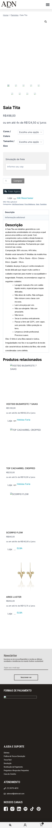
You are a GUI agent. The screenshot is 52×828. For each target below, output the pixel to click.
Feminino (43, 204)
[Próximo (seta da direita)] (47, 420)
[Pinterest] (39, 809)
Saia (37, 204)
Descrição (10, 212)
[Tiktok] (32, 809)
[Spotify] (25, 809)
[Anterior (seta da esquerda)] (4, 420)
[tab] (26, 212)
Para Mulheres (29, 204)
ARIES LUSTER (13, 597)
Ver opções (12, 420)
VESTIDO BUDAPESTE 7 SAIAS (22, 404)
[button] (48, 5)
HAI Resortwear (25, 198)
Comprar (18, 181)
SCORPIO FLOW (14, 532)
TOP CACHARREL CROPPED (20, 468)
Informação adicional (15, 217)
